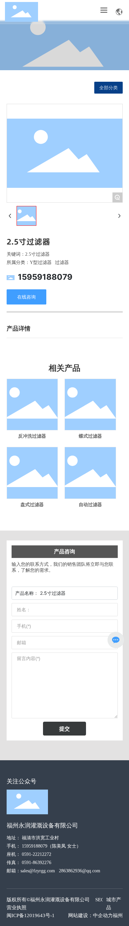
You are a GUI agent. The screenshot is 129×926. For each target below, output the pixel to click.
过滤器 (62, 262)
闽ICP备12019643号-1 (31, 915)
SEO (100, 899)
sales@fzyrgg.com (38, 870)
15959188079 (45, 277)
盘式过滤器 (32, 504)
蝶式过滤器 (90, 436)
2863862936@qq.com (79, 870)
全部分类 (108, 87)
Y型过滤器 (41, 262)
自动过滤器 (90, 504)
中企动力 (103, 915)
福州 (118, 915)
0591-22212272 (36, 854)
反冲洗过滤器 (32, 436)
